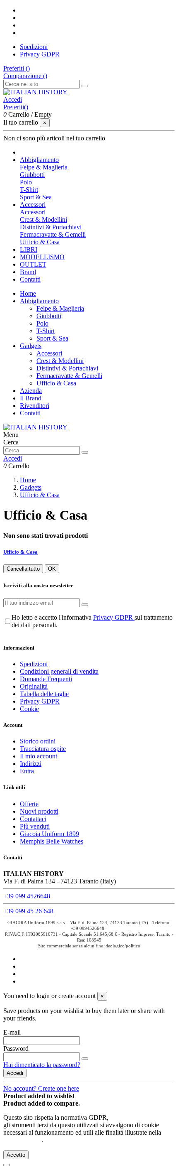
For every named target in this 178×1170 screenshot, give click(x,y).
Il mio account (38, 756)
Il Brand (30, 398)
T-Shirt (29, 189)
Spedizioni (34, 46)
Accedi (15, 1073)
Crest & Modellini (43, 219)
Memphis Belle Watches (51, 841)
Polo (26, 182)
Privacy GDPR (40, 54)
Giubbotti (32, 174)
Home (28, 293)
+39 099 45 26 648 (28, 911)
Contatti (30, 413)
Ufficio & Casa (40, 241)
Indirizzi (30, 763)
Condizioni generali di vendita (59, 671)
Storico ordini (37, 741)
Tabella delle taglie (44, 693)
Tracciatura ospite (43, 748)
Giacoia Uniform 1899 (49, 833)
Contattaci (33, 818)
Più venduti (35, 826)
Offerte (29, 803)
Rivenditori (34, 405)
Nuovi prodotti (39, 811)
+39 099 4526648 (26, 896)
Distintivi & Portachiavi (51, 227)
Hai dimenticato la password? (41, 1064)
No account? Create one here (41, 1088)
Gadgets (30, 345)
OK (52, 569)
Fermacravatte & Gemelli (53, 234)
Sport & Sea (36, 197)
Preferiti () (16, 68)
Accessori (33, 212)
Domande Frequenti (46, 678)
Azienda (31, 390)
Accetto (16, 1155)
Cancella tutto (23, 569)
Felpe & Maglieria (43, 167)
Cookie (29, 708)
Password (16, 1048)
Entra (27, 771)
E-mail (12, 1032)
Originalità (34, 686)
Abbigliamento (39, 300)
